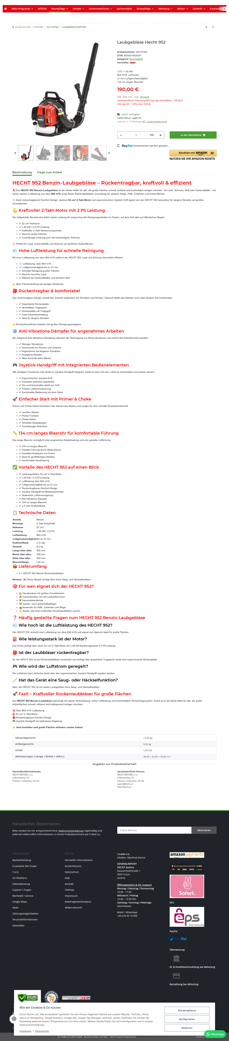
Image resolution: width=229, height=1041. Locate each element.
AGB (67, 878)
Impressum (25, 1031)
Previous (15, 153)
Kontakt (69, 883)
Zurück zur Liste (23, 26)
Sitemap (69, 889)
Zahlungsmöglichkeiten (25, 913)
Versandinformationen (25, 919)
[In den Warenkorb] (15, 38)
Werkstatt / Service (22, 895)
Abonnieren (204, 830)
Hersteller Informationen (79, 860)
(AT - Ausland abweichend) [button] (154, 121)
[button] (222, 9)
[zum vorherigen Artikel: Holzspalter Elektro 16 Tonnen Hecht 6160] (206, 27)
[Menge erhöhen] (160, 135)
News (15, 907)
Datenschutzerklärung (71, 830)
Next (109, 153)
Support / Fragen (21, 889)
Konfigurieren (187, 1019)
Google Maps (19, 901)
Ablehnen (186, 1027)
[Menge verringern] (121, 135)
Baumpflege (136, 59)
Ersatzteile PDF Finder (24, 866)
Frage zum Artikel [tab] (49, 172)
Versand (144, 96)
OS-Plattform (19, 878)
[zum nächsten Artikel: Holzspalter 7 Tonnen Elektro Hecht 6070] (213, 27)
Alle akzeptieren (187, 1010)
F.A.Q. (15, 872)
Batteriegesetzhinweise (78, 901)
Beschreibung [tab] (22, 172)
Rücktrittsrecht (73, 866)
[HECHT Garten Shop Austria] (5, 8)
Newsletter (18, 925)
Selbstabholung (21, 883)
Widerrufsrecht (73, 907)
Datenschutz (42, 1031)
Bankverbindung (21, 860)
